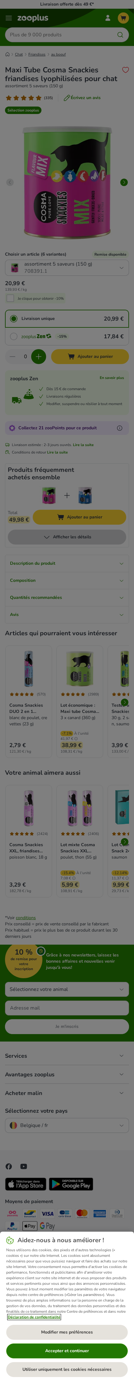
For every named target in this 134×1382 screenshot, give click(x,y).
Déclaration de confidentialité (34, 1317)
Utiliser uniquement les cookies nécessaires (67, 1369)
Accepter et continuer (67, 1351)
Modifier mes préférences (67, 1332)
